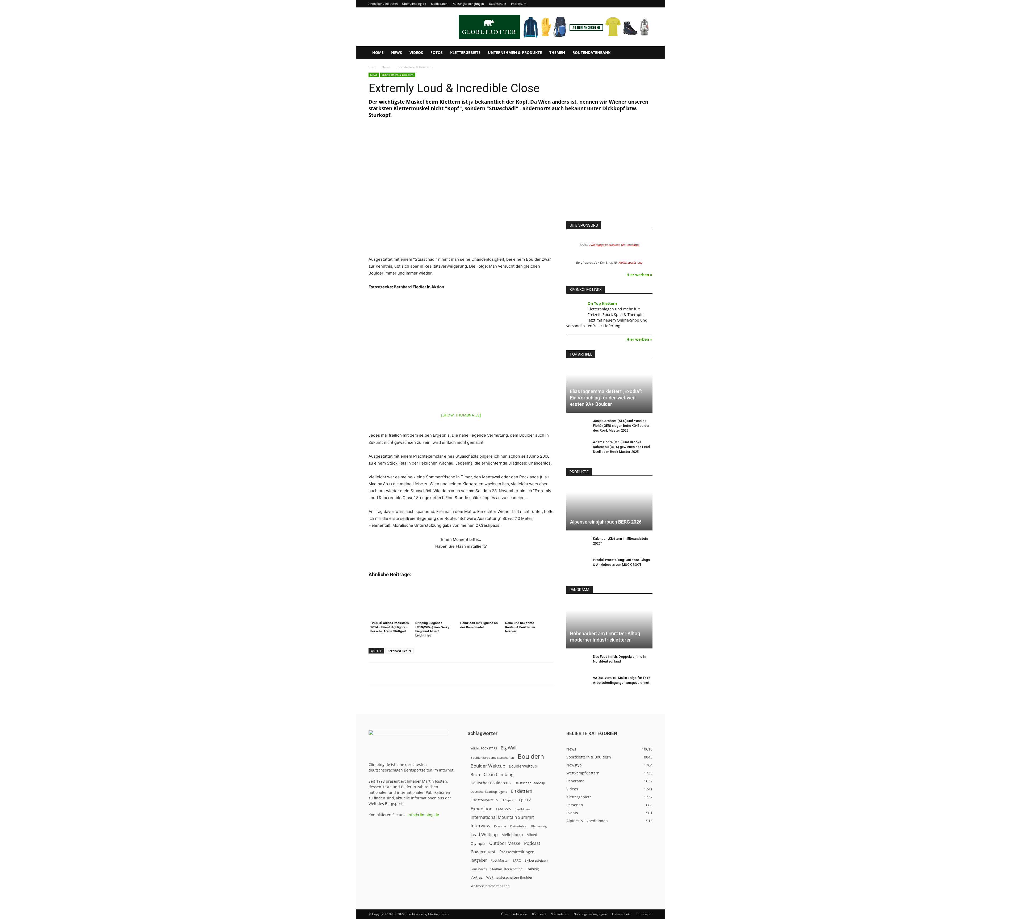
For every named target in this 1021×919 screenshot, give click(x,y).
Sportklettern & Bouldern (397, 75)
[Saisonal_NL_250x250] (609, 176)
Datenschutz (497, 4)
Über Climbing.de (414, 4)
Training (532, 868)
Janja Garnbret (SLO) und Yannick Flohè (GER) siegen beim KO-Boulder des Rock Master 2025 (621, 425)
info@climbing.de (423, 814)
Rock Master (500, 860)
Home (378, 52)
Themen (557, 52)
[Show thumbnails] (461, 415)
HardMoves (522, 809)
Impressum (518, 4)
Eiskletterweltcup (484, 800)
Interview (480, 825)
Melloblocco (512, 834)
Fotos (436, 52)
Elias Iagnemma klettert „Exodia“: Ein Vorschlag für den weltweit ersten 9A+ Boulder (606, 398)
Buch (475, 774)
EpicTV (525, 799)
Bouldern (531, 756)
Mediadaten (439, 4)
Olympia (478, 843)
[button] (646, 53)
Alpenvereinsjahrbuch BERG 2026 (606, 522)
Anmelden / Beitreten (383, 4)
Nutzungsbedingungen (468, 4)
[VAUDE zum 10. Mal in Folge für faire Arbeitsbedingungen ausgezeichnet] (577, 683)
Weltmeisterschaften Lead (490, 886)
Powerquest (483, 851)
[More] (499, 673)
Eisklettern (521, 791)
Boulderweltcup (523, 766)
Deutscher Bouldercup (491, 782)
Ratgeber (479, 860)
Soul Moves (479, 869)
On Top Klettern (602, 303)
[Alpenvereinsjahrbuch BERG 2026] (609, 506)
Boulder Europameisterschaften (492, 758)
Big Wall (508, 748)
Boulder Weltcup (488, 766)
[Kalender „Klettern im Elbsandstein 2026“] (577, 544)
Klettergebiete (465, 52)
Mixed (531, 834)
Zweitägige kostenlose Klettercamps (614, 245)
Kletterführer (519, 826)
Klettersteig (539, 826)
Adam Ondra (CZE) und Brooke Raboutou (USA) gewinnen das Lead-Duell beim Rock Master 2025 (622, 447)
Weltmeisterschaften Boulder (509, 877)
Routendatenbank (591, 52)
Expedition (481, 808)
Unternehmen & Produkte (515, 52)
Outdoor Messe (504, 843)
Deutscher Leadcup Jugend (489, 792)
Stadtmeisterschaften (506, 869)
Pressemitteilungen (516, 851)
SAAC (517, 860)
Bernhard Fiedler (399, 651)
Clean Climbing (498, 774)
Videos (416, 52)
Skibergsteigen (536, 860)
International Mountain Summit (502, 817)
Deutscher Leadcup (529, 783)
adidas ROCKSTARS (484, 748)
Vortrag (477, 877)
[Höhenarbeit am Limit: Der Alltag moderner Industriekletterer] (609, 624)
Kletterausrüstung (630, 262)
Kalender (500, 826)
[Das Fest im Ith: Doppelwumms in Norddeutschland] (577, 662)
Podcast (532, 843)
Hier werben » (639, 274)
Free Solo (503, 809)
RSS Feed (539, 914)
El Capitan (508, 800)
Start (372, 67)
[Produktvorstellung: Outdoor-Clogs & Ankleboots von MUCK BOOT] (577, 565)
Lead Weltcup (484, 834)
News (396, 52)
